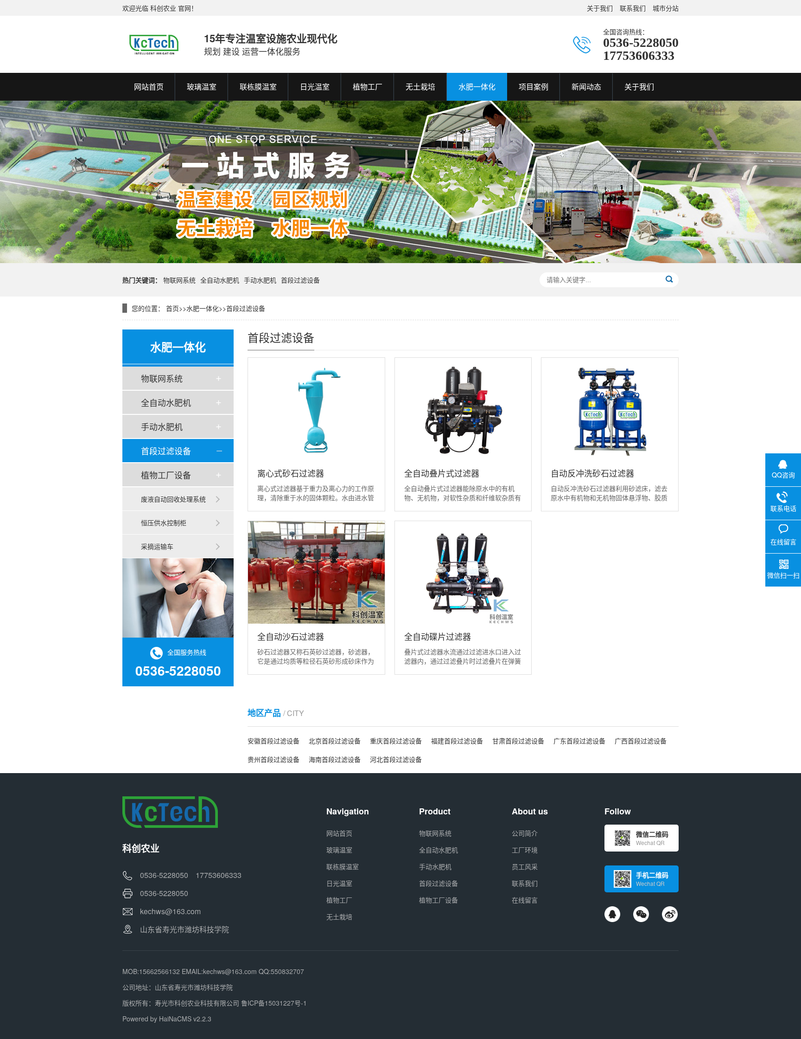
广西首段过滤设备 (641, 740)
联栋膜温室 (342, 866)
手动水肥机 (260, 279)
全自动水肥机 (219, 279)
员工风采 (525, 866)
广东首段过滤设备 (579, 740)
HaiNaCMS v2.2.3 (185, 1018)
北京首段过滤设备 (335, 740)
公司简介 (525, 833)
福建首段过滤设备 (457, 740)
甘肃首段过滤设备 (518, 740)
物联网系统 (179, 279)
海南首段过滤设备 (335, 759)
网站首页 (339, 833)
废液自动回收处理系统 (173, 498)
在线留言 (525, 899)
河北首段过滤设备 (396, 759)
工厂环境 (525, 849)
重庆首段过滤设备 (396, 740)
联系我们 (633, 8)
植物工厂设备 (166, 475)
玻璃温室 (339, 849)
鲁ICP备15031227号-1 (274, 1002)
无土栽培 (339, 916)
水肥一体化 (202, 308)
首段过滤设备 (300, 279)
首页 (172, 308)
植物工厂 (339, 899)
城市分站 (666, 8)
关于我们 (600, 8)
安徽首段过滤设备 (273, 740)
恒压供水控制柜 (163, 522)
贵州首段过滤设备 (273, 759)
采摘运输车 (157, 546)
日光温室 (339, 883)
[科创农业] (153, 44)
